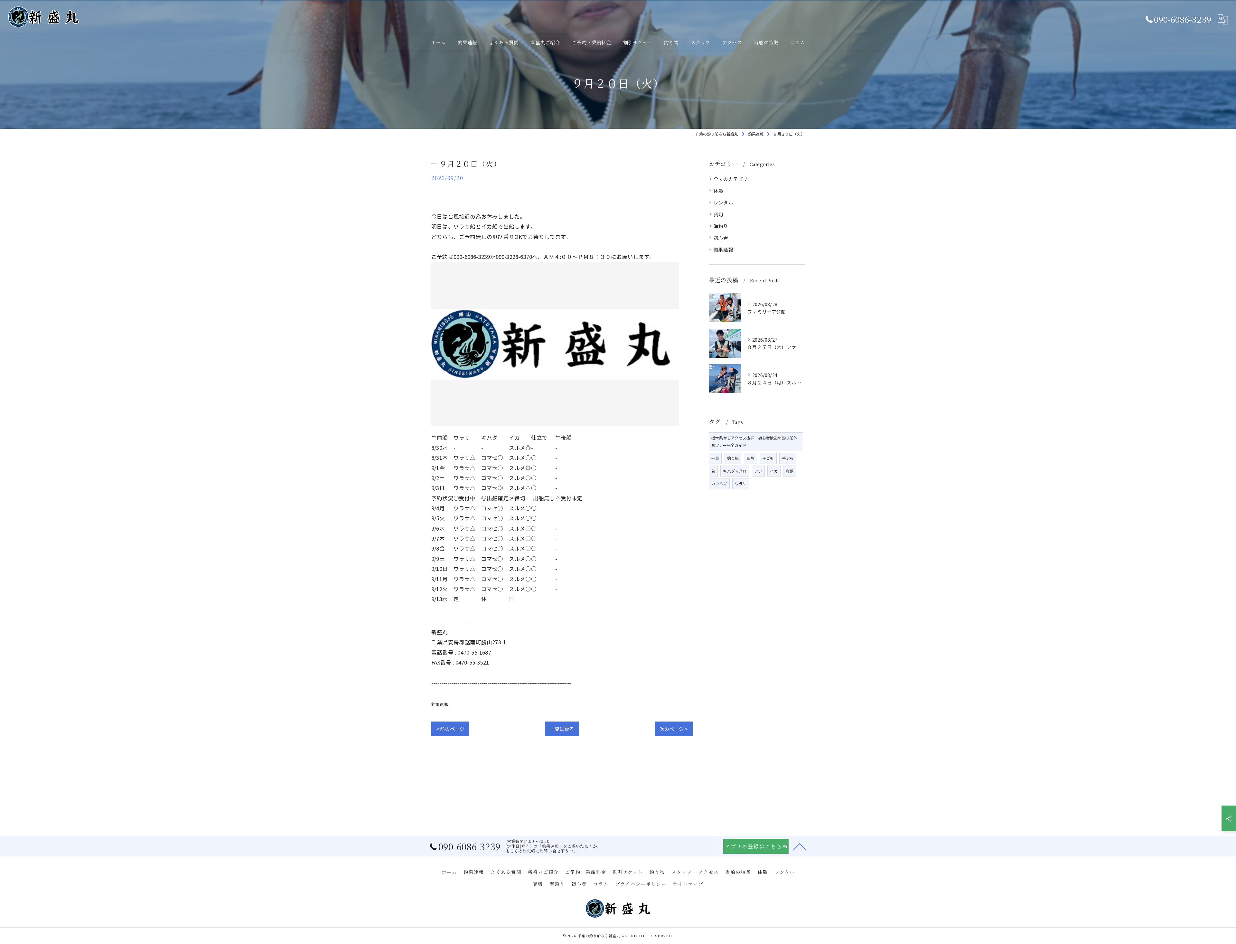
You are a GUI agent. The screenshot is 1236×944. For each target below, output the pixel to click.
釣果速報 (439, 704)
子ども (768, 458)
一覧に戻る (562, 728)
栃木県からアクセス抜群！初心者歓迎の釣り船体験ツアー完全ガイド (754, 441)
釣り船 (733, 458)
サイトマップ (688, 884)
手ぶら (788, 458)
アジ (758, 471)
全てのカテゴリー (733, 178)
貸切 (718, 214)
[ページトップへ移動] (799, 846)
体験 (718, 190)
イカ (774, 471)
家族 (750, 458)
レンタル (723, 202)
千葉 (715, 458)
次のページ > (674, 728)
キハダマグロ (734, 471)
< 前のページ (450, 728)
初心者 (721, 237)
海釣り (721, 225)
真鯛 (789, 471)
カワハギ (719, 483)
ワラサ (741, 483)
